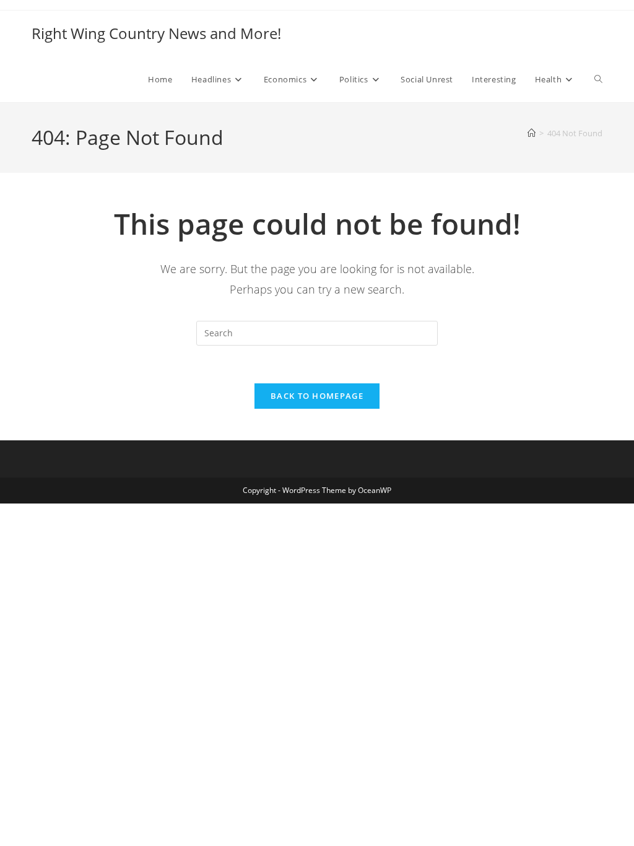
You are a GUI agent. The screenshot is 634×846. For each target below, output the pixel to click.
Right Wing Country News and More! (156, 33)
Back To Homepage (317, 395)
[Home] (532, 133)
